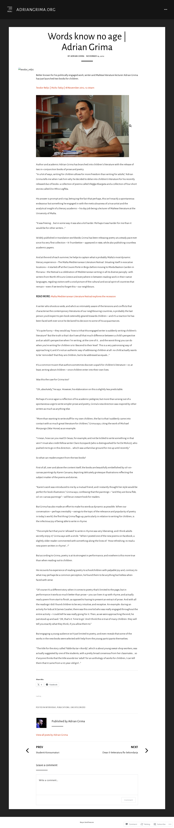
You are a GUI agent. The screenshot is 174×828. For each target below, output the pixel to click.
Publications (63, 707)
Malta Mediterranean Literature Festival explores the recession (83, 296)
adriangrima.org (36, 9)
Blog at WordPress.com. (87, 822)
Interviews (50, 707)
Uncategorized (78, 707)
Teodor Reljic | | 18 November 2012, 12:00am (65, 87)
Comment (128, 800)
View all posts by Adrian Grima (52, 734)
